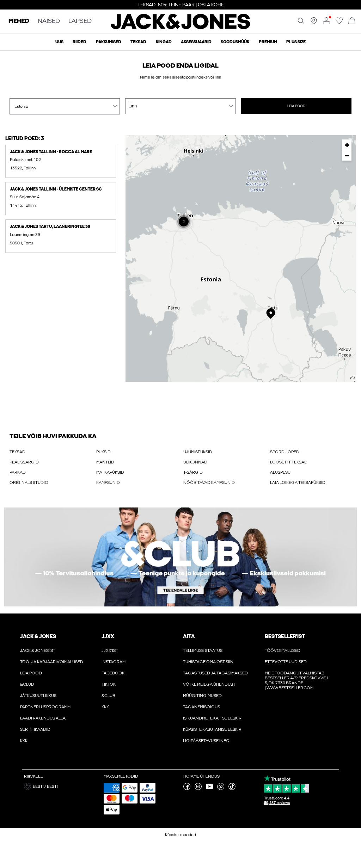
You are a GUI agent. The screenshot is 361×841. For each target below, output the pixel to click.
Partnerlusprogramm (45, 706)
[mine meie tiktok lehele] (231, 788)
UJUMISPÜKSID (197, 451)
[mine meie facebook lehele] (186, 788)
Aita (189, 636)
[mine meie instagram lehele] (198, 788)
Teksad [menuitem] (138, 41)
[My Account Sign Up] (180, 556)
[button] (60, 161)
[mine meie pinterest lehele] (220, 788)
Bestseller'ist (285, 636)
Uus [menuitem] (59, 41)
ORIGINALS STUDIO (29, 482)
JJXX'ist (110, 650)
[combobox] (65, 106)
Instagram (114, 661)
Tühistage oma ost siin (208, 661)
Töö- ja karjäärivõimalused (51, 661)
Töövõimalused (282, 650)
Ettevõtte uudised (286, 661)
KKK (23, 740)
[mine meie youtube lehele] (209, 788)
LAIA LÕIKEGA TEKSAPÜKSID (297, 482)
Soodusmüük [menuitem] (235, 41)
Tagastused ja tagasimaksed (215, 673)
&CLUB (27, 684)
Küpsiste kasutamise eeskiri (213, 729)
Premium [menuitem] (268, 41)
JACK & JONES (38, 636)
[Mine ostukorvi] (351, 21)
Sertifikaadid (35, 729)
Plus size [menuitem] (296, 41)
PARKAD (18, 472)
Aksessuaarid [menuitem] (196, 41)
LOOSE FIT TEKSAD (288, 462)
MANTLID (105, 462)
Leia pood (296, 106)
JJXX (108, 636)
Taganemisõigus (201, 706)
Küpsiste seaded (180, 834)
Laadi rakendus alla (43, 718)
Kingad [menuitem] (164, 41)
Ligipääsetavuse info (206, 740)
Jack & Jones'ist (37, 650)
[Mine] (339, 22)
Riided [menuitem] (79, 41)
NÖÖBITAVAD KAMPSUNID (209, 482)
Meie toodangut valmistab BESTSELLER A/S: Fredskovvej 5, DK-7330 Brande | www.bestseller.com (296, 680)
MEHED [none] (18, 21)
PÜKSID (103, 451)
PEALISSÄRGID (24, 462)
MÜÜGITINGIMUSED (202, 695)
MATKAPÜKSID (110, 472)
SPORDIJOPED (284, 451)
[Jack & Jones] (180, 27)
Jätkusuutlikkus (38, 695)
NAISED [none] (49, 21)
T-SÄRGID (193, 472)
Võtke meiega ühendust (209, 684)
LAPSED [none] (80, 21)
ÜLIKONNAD (195, 462)
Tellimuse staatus (202, 650)
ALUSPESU (280, 472)
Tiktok (109, 684)
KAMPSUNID (108, 482)
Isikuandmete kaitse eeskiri (213, 718)
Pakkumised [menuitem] (108, 41)
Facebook (113, 673)
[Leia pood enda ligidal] (313, 22)
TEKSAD (17, 451)
